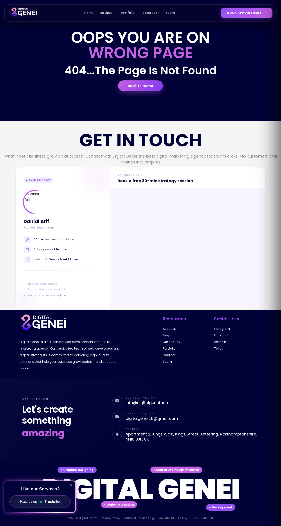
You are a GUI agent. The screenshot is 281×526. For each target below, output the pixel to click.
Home (89, 13)
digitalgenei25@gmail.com (152, 418)
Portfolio (127, 13)
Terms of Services (136, 518)
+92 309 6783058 (201, 518)
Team (170, 13)
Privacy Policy (110, 518)
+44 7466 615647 (169, 518)
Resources (148, 13)
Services (105, 13)
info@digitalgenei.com (147, 402)
